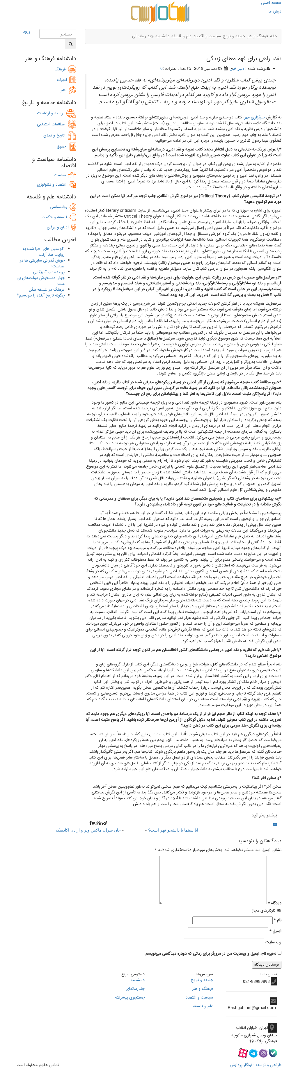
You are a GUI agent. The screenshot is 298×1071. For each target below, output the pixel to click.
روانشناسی (60, 207)
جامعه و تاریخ (234, 36)
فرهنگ (61, 69)
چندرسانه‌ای (135, 988)
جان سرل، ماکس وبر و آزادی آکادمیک (88, 830)
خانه (273, 36)
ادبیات (63, 80)
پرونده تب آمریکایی (49, 272)
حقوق (63, 146)
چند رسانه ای (142, 36)
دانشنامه (162, 36)
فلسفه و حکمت (56, 217)
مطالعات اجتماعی (52, 124)
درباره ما (275, 11)
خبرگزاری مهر (254, 117)
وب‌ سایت (273, 942)
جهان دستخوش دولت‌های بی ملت (41, 281)
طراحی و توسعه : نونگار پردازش (255, 1065)
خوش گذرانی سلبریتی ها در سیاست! (42, 263)
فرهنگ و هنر (257, 36)
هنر (64, 90)
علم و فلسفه (181, 36)
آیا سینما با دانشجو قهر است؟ (173, 830)
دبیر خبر (237, 68)
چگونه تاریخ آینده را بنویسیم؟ (41, 295)
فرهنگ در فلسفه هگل (47, 289)
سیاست (60, 175)
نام (277, 920)
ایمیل (275, 931)
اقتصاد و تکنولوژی (51, 184)
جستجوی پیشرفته (130, 997)
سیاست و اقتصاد (207, 36)
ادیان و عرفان (59, 227)
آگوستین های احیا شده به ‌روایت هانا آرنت (44, 252)
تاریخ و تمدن (55, 135)
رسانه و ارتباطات (51, 113)
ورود (27, 31)
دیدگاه (274, 903)
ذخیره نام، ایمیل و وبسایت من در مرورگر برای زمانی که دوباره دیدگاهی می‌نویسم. (210, 954)
